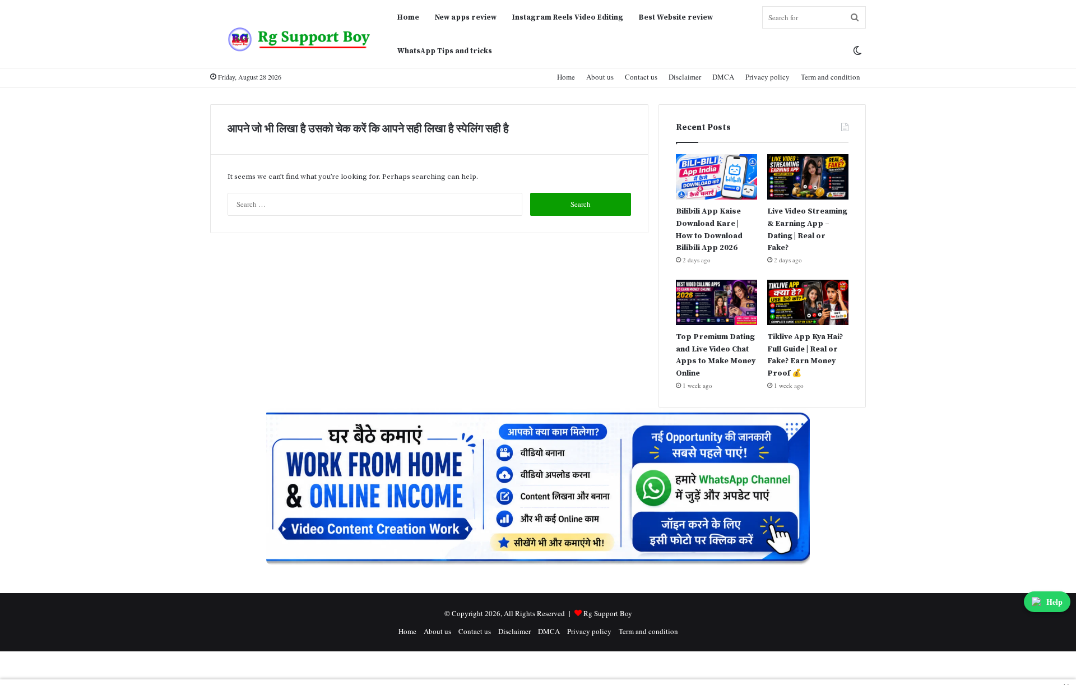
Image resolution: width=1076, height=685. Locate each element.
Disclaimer (685, 77)
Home (408, 17)
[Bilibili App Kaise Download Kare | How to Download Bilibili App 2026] (716, 177)
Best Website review (676, 17)
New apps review (466, 17)
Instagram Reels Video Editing (567, 17)
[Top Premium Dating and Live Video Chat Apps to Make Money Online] (716, 302)
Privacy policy (767, 77)
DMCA (723, 77)
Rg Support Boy (607, 613)
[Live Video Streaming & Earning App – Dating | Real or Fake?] (807, 177)
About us (600, 77)
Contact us (641, 77)
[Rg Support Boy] (299, 39)
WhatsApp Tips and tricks (444, 51)
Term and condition (830, 77)
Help (1054, 602)
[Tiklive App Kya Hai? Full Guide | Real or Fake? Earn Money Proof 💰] (807, 302)
